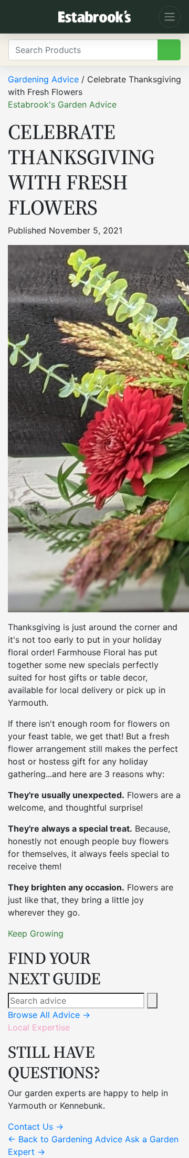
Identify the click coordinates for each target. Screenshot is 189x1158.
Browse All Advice (49, 1015)
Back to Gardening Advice (65, 1139)
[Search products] (169, 49)
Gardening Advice (43, 79)
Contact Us (36, 1126)
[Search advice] (152, 1000)
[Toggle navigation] (170, 17)
